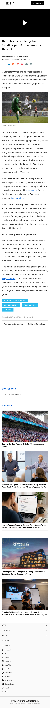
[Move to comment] (31, 64)
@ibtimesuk (23, 56)
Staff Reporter (9, 56)
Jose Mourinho (17, 198)
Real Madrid (31, 190)
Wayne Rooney (9, 278)
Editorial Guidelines (36, 324)
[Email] (26, 64)
